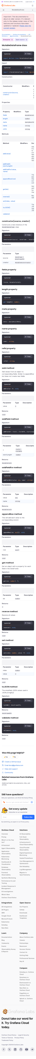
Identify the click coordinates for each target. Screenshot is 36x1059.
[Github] (21, 1049)
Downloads (23, 913)
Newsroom (23, 946)
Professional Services (27, 958)
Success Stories (25, 949)
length (5, 119)
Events (4, 946)
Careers (22, 940)
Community (5, 943)
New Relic (5, 928)
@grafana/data (14, 36)
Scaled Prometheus (26, 858)
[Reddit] (32, 1049)
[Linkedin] (15, 1049)
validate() (6, 214)
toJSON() (6, 207)
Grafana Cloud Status (9, 897)
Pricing (4, 837)
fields (5, 115)
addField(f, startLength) (7, 165)
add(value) (7, 154)
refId (5, 129)
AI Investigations (7, 891)
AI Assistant (6, 845)
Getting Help (24, 955)
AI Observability (25, 834)
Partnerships (24, 943)
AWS (3, 913)
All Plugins (5, 910)
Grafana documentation (19, 34)
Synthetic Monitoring (9, 878)
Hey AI (22, 961)
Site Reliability (24, 866)
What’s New (6, 894)
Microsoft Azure (7, 919)
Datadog (4, 925)
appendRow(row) (9, 179)
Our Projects (24, 907)
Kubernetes (5, 922)
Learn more (29, 1)
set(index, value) (9, 201)
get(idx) (6, 189)
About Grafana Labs (26, 937)
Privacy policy (25, 822)
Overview (5, 834)
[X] (9, 1049)
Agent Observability (8, 848)
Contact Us (23, 952)
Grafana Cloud (19, 1023)
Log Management (25, 869)
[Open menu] (32, 5)
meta (5, 122)
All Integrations (7, 907)
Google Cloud (6, 916)
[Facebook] (4, 1049)
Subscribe (28, 817)
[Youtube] (26, 1049)
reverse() (6, 197)
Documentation (6, 34)
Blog (3, 940)
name (5, 126)
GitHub (22, 910)
